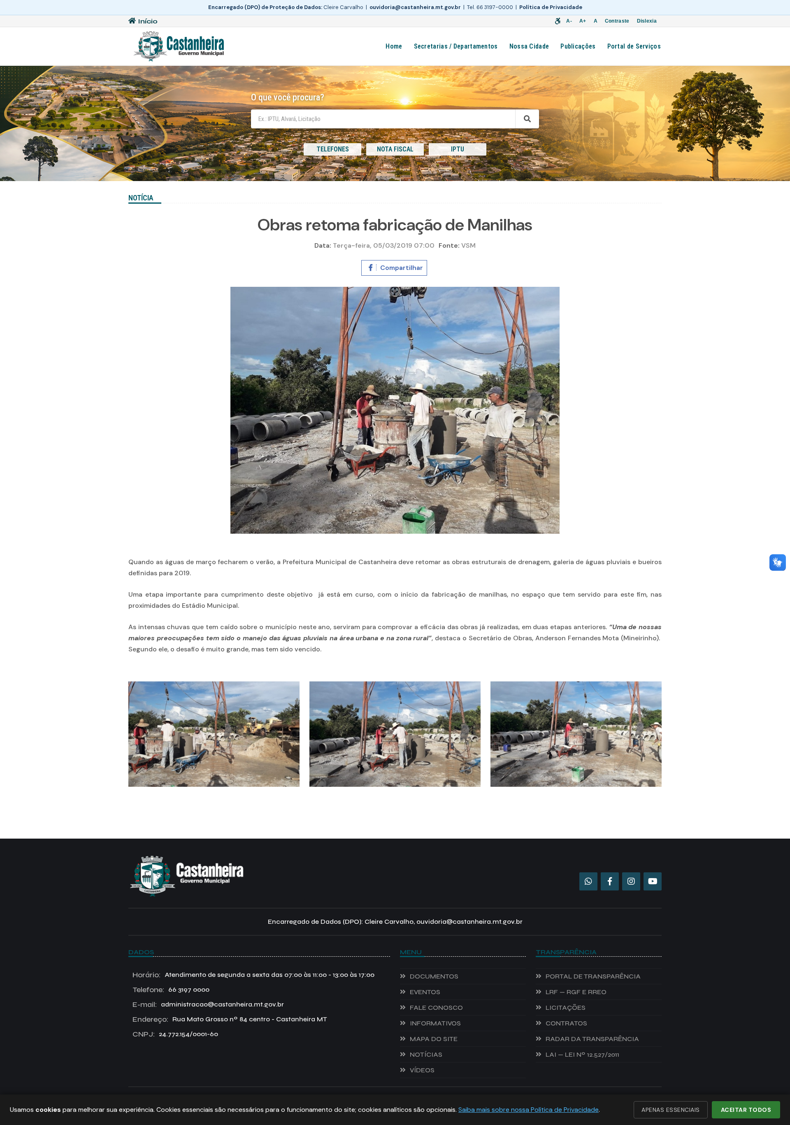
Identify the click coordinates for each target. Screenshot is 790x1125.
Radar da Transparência (592, 1039)
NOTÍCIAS (426, 1054)
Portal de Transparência (593, 976)
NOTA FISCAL (395, 149)
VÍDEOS (422, 1070)
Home (394, 46)
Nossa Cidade (529, 46)
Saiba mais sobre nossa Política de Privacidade (528, 1109)
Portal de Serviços (634, 46)
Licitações (566, 1007)
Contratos (566, 1023)
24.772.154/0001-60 (175, 1034)
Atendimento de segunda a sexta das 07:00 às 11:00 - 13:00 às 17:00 (253, 975)
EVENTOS (425, 992)
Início (148, 21)
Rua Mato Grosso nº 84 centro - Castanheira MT (229, 1019)
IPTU (457, 149)
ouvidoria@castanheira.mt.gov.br (415, 7)
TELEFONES (332, 149)
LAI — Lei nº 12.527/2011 (582, 1054)
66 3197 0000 (170, 990)
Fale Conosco (436, 1007)
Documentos (434, 976)
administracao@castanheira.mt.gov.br (208, 1004)
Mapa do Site (434, 1039)
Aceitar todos (746, 1109)
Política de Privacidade (550, 7)
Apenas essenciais (670, 1109)
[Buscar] (527, 118)
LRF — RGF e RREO (576, 992)
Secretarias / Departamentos (456, 46)
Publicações (577, 46)
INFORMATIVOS (435, 1023)
